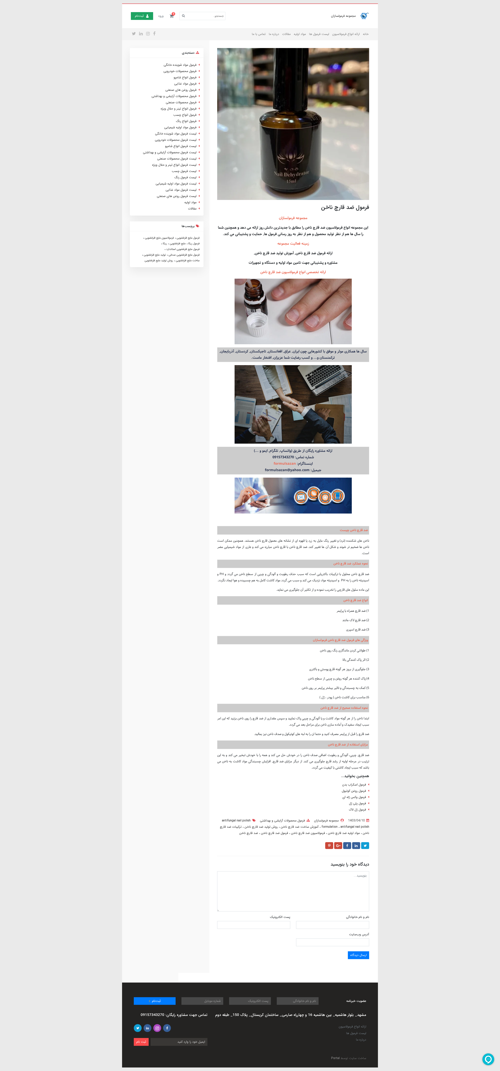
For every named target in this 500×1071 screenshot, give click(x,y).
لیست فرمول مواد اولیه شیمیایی (176, 183)
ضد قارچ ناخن (248, 833)
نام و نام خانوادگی (357, 917)
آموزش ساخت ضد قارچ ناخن (299, 826)
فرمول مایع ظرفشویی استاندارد (182, 249)
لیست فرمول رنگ (185, 177)
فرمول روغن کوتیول (354, 790)
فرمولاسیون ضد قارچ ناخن (307, 833)
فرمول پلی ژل (357, 803)
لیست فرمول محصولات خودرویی (175, 139)
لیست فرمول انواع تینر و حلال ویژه (174, 164)
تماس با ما (259, 34)
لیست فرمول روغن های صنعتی (176, 196)
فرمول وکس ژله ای (354, 797)
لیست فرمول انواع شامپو (180, 146)
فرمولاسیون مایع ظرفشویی (159, 238)
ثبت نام (141, 1041)
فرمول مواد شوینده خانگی (180, 64)
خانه (366, 34)
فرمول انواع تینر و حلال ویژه (178, 108)
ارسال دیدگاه (358, 955)
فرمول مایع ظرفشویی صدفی (184, 255)
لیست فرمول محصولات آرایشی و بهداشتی (169, 152)
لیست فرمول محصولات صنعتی (176, 158)
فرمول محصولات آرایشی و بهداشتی (282, 820)
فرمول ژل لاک (357, 809)
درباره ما (274, 34)
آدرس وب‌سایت (359, 934)
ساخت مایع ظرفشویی (187, 260)
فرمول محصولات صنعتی (181, 102)
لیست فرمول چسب (184, 171)
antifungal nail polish (345, 826)
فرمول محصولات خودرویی (179, 71)
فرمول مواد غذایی (185, 83)
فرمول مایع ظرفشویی (188, 238)
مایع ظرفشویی (177, 243)
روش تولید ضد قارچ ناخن (261, 826)
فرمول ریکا (194, 243)
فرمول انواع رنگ (186, 121)
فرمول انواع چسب (184, 114)
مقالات (286, 34)
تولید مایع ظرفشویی (154, 255)
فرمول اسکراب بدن (354, 784)
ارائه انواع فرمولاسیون (346, 34)
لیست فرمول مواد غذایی (181, 189)
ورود (161, 15)
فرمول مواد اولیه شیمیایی (180, 127)
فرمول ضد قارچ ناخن (274, 833)
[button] (171, 16)
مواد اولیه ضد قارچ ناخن (343, 833)
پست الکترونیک (280, 917)
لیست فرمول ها (319, 34)
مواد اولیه (300, 34)
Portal (335, 1058)
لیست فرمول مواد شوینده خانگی (175, 133)
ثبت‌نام (139, 15)
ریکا (164, 243)
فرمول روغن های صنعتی (180, 89)
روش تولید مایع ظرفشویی (159, 260)
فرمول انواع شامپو (185, 77)
